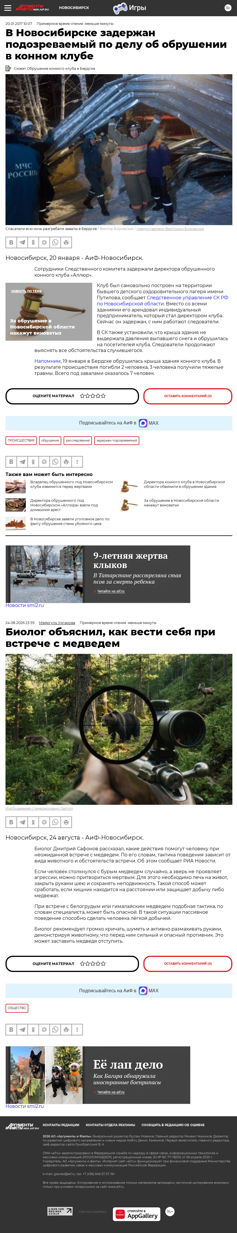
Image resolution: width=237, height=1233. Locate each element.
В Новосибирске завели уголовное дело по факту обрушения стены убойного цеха (70, 521)
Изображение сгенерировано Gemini (39, 808)
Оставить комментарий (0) (188, 396)
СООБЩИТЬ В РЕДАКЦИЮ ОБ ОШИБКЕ (173, 1125)
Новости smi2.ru (24, 605)
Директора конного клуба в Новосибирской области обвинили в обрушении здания (184, 484)
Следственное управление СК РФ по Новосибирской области (162, 301)
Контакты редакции (61, 1125)
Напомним (47, 361)
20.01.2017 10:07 (18, 23)
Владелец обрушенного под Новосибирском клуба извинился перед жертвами (71, 484)
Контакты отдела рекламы (110, 1125)
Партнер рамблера (92, 1211)
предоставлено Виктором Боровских (170, 229)
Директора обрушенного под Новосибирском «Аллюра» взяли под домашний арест (64, 505)
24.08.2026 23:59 (19, 623)
